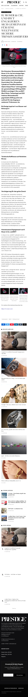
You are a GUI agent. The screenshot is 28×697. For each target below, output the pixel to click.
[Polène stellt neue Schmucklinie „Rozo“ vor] (14, 469)
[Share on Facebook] (2, 45)
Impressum (21, 688)
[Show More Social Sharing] (9, 45)
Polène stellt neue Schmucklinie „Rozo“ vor (11, 480)
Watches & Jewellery (6, 12)
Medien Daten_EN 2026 (6, 652)
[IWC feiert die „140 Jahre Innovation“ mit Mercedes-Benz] (14, 418)
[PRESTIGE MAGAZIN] (14, 2)
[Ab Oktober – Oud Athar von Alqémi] (14, 563)
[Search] (26, 2)
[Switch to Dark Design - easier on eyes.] (24, 2)
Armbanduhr (4, 319)
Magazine (3, 656)
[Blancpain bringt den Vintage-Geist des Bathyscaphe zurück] (14, 367)
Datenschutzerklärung (10, 688)
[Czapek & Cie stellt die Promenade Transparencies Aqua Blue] (14, 341)
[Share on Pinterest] (7, 45)
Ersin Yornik (7, 41)
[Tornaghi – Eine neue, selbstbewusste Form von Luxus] (14, 393)
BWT (10, 319)
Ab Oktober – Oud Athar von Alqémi (13, 574)
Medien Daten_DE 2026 (6, 654)
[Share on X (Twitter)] (5, 45)
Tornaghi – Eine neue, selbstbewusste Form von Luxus (13, 404)
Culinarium (14, 5)
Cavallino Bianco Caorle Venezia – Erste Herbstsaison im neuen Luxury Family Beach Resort (17, 518)
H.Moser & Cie (16, 319)
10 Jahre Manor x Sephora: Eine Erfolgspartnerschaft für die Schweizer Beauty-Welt (15, 601)
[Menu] (2, 2)
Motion (21, 5)
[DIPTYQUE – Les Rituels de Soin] (4, 510)
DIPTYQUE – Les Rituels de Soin (15, 508)
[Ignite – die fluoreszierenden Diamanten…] (14, 444)
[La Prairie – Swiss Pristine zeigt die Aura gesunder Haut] (4, 495)
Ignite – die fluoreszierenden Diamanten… (10, 455)
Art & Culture (5, 5)
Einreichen (20, 675)
